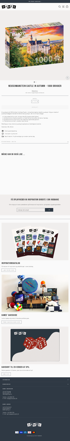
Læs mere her (8, 270)
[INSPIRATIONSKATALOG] (35, 241)
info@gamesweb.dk (12, 398)
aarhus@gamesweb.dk (13, 414)
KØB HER (6, 374)
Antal (35, 98)
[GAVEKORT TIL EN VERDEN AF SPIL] (35, 345)
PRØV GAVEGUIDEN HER (11, 322)
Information (6, 379)
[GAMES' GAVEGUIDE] (35, 293)
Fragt (32, 92)
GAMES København (8, 388)
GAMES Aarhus (7, 404)
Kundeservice (7, 384)
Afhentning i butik (9, 141)
